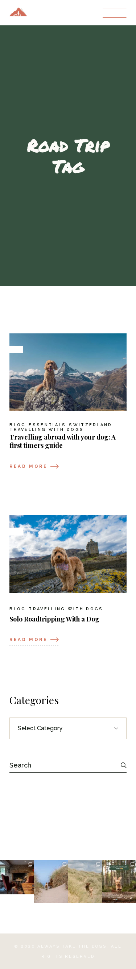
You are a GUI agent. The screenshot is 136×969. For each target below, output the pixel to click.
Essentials (47, 425)
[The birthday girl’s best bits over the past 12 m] (119, 881)
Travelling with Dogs (46, 430)
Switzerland (90, 425)
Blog (17, 425)
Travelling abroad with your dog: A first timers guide (62, 441)
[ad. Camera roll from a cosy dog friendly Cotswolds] (17, 877)
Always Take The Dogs (72, 946)
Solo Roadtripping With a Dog (54, 619)
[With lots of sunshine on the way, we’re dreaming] (85, 881)
